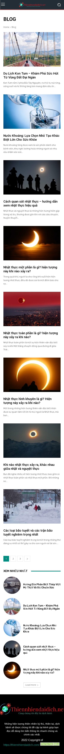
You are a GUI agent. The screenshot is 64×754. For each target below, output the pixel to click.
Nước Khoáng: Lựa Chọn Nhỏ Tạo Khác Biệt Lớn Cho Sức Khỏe (31, 138)
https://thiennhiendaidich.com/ (21, 744)
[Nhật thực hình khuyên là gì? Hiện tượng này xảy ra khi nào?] (32, 375)
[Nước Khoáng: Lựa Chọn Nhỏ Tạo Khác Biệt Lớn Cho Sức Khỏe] (32, 111)
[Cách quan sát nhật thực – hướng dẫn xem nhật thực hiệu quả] (32, 177)
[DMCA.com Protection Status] (50, 744)
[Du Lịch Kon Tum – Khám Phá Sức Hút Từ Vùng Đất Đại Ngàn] (32, 49)
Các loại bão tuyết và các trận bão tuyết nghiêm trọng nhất (28, 532)
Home (6, 27)
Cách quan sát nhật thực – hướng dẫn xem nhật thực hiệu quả (30, 203)
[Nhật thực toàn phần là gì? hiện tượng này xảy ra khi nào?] (32, 309)
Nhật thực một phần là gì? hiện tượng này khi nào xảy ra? (30, 269)
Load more (30, 684)
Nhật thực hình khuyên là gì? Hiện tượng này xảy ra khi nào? (27, 401)
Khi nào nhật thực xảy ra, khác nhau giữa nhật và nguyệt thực (28, 467)
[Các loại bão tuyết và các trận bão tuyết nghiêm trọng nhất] (32, 506)
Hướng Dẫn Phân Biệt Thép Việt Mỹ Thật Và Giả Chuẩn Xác (42, 586)
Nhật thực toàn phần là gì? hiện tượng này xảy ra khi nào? (30, 335)
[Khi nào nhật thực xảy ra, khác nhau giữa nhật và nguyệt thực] (32, 440)
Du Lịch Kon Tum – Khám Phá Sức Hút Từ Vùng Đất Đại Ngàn (30, 75)
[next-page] (27, 559)
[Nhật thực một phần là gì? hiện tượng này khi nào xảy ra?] (32, 243)
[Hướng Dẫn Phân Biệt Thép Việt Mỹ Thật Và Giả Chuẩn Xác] (12, 585)
